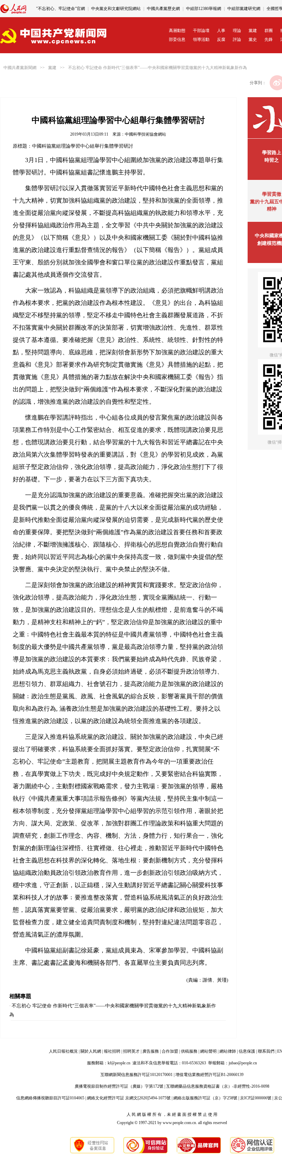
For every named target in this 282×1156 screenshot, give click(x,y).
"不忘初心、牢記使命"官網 (60, 8)
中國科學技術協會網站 (145, 134)
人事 (221, 30)
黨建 (253, 30)
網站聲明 (208, 1051)
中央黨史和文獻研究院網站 (116, 8)
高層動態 (177, 30)
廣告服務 (150, 1051)
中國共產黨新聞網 (19, 67)
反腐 (221, 39)
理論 (237, 30)
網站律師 (227, 1051)
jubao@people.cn (243, 1063)
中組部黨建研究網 (243, 8)
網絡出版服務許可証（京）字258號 (205, 1098)
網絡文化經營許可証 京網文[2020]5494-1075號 (129, 1098)
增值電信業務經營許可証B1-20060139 (209, 1074)
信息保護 (247, 1051)
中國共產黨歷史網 (163, 8)
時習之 (271, 160)
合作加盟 (170, 1051)
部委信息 (177, 39)
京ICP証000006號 (255, 1098)
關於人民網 (90, 1051)
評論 (237, 39)
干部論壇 (201, 30)
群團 (268, 30)
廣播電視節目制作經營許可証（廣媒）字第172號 (119, 1086)
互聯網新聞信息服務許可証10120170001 (136, 1074)
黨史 (253, 39)
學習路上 (271, 152)
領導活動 (201, 39)
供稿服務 (189, 1051)
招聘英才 (131, 1051)
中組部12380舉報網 (203, 8)
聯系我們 (266, 1051)
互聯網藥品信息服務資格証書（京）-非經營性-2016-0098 (217, 1086)
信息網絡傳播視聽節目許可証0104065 (50, 1098)
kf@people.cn (119, 1063)
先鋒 (268, 39)
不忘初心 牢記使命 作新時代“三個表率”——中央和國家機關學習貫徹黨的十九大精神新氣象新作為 (157, 67)
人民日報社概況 (63, 1051)
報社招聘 (112, 1051)
